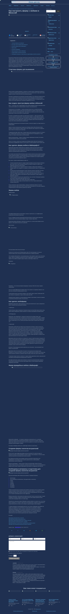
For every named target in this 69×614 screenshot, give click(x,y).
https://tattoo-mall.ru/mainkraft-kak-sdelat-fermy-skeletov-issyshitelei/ (20, 524)
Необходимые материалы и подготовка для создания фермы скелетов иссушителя (26, 54)
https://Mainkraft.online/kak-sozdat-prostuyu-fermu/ (17, 519)
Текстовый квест (51, 48)
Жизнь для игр (34, 2)
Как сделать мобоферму (16, 49)
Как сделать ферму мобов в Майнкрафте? (19, 46)
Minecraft (27, 31)
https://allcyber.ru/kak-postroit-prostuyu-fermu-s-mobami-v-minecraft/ (20, 520)
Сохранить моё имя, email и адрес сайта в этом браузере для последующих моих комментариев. (24, 551)
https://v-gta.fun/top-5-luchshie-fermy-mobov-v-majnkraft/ (18, 521)
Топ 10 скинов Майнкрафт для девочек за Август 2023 (28, 600)
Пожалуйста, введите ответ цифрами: (15, 553)
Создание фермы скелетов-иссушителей (19, 52)
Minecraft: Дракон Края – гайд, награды (54, 600)
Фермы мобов (14, 47)
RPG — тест (50, 51)
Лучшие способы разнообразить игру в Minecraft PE (13, 600)
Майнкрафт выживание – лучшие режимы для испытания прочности (40, 600)
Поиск (58, 11)
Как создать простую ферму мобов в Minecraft (19, 44)
